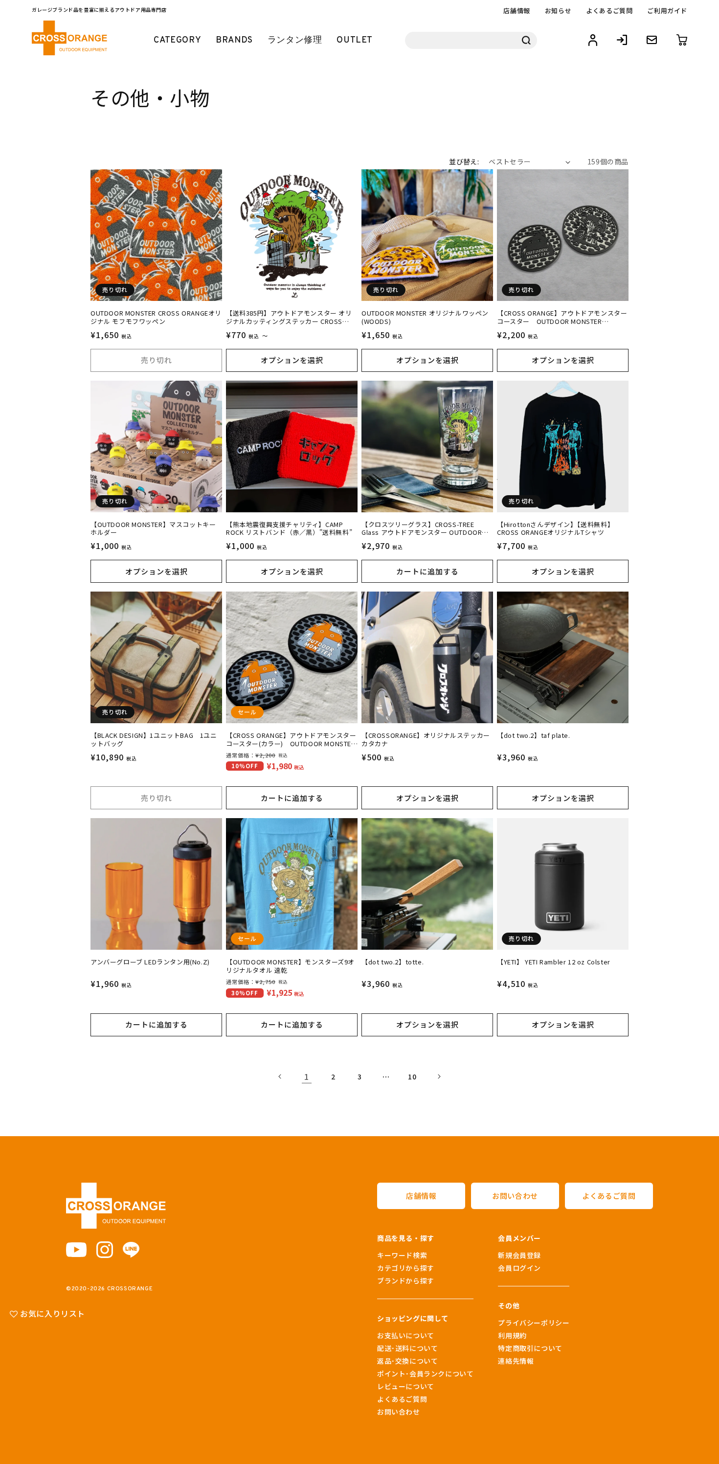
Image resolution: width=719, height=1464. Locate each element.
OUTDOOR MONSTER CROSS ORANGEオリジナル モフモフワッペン (156, 317)
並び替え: (464, 161)
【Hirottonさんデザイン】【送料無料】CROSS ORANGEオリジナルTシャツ (555, 529)
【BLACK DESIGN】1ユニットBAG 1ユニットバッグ (153, 740)
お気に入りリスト (51, 1313)
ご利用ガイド (667, 10)
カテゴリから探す (405, 1268)
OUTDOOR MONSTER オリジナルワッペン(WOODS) (425, 317)
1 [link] (306, 1076)
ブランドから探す (405, 1280)
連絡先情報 (516, 1361)
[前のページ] (280, 1076)
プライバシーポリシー (533, 1322)
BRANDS (234, 40)
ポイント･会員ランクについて (425, 1373)
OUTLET (355, 40)
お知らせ (558, 10)
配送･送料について (407, 1348)
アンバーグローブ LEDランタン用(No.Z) (150, 962)
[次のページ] (438, 1076)
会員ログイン (519, 1268)
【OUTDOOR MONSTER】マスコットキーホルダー (153, 529)
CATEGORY (177, 40)
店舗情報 (516, 10)
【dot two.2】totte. (392, 962)
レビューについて (405, 1386)
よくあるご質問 (609, 10)
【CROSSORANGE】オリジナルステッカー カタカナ (425, 740)
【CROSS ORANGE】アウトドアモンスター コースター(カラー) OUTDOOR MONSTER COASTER (291, 740)
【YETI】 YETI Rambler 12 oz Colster (553, 962)
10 (412, 1076)
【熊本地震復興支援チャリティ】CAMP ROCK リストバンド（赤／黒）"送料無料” (289, 529)
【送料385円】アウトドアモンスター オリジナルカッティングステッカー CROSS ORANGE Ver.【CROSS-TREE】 (289, 317)
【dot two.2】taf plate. (533, 736)
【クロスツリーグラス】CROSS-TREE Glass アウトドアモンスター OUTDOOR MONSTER (421, 529)
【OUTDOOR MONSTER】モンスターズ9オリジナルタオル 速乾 (290, 966)
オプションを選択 (292, 360)
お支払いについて (405, 1335)
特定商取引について (530, 1348)
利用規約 (512, 1335)
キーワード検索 (402, 1255)
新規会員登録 (519, 1255)
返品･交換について (407, 1361)
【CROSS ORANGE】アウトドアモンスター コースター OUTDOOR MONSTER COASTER (563, 317)
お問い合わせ (515, 1195)
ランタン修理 (295, 40)
